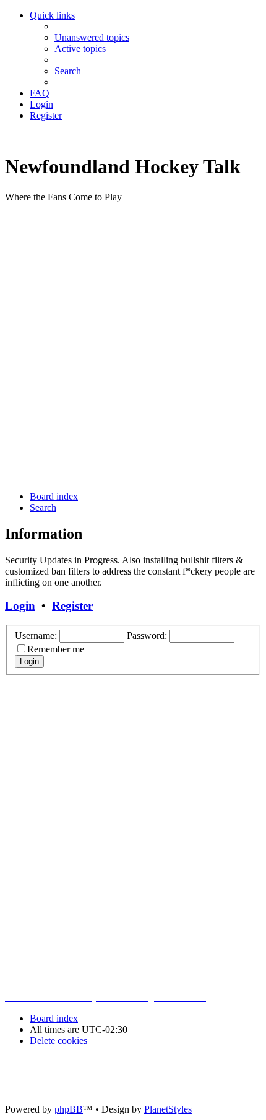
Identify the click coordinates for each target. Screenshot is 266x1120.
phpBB (68, 1109)
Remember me (55, 649)
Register (72, 605)
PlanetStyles (168, 1109)
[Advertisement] (133, 346)
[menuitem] (91, 37)
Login (20, 605)
